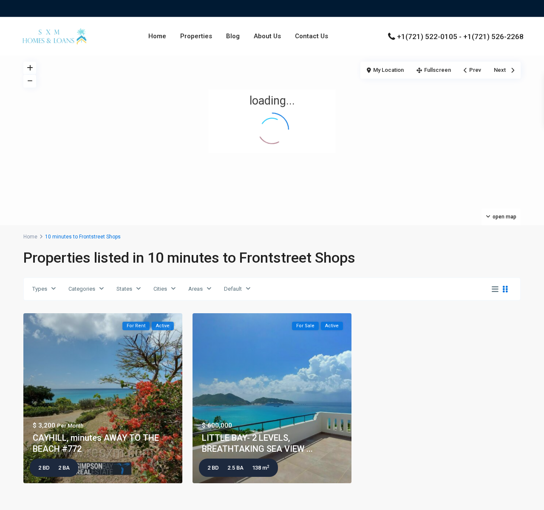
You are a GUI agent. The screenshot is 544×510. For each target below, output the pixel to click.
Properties (196, 36)
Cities (160, 289)
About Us (267, 36)
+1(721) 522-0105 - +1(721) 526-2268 (460, 36)
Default (233, 289)
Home (157, 36)
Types (39, 289)
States (124, 289)
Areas (195, 289)
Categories (81, 289)
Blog (233, 36)
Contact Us (311, 36)
